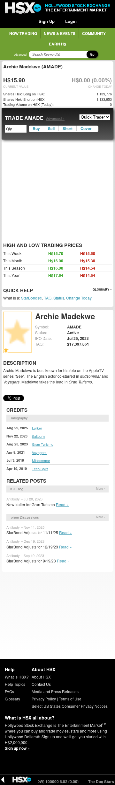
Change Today (79, 297)
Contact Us (41, 684)
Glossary (12, 698)
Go (92, 54)
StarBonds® (31, 297)
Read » (62, 504)
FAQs (9, 691)
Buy (36, 128)
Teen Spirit (40, 468)
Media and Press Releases (55, 691)
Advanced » (55, 118)
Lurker (37, 427)
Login (71, 21)
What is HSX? (17, 676)
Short (68, 128)
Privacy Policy (44, 698)
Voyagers (39, 452)
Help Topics (15, 684)
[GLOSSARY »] (33, 290)
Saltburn (38, 436)
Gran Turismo (42, 444)
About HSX (41, 676)
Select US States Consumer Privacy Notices (70, 706)
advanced (20, 54)
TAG (47, 297)
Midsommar (41, 460)
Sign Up (47, 21)
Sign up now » (17, 748)
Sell (51, 128)
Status (58, 297)
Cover (86, 128)
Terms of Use (70, 698)
